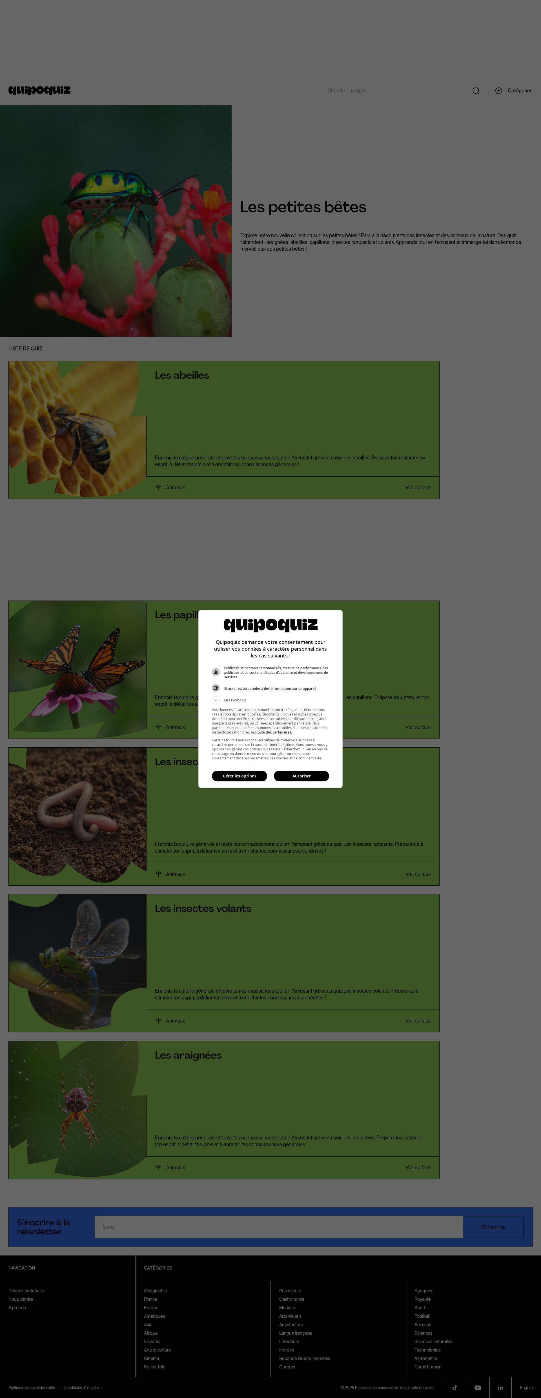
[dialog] (270, 699)
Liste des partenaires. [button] (275, 732)
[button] (270, 700)
